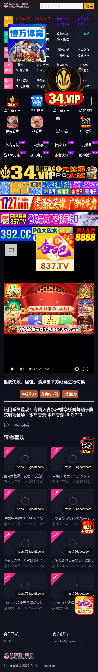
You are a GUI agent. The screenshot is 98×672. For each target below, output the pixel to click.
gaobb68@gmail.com (68, 641)
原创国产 (22, 39)
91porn (83, 80)
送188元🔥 (12, 155)
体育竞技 (12, 145)
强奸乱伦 (63, 49)
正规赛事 (37, 145)
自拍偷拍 (63, 34)
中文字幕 (83, 34)
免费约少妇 (49, 394)
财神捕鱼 (86, 155)
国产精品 (22, 34)
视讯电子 (37, 155)
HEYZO (83, 65)
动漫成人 (83, 55)
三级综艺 (63, 55)
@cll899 (9, 641)
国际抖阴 (83, 86)
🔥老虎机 (61, 155)
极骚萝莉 (63, 65)
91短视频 (22, 86)
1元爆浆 (86, 145)
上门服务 (70, 394)
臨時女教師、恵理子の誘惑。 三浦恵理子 (34, 476)
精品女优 (83, 49)
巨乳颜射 (83, 70)
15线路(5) (28, 394)
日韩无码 (43, 39)
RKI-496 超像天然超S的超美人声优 (29, 603)
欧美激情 (63, 39)
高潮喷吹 (63, 70)
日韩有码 (43, 34)
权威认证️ (61, 145)
